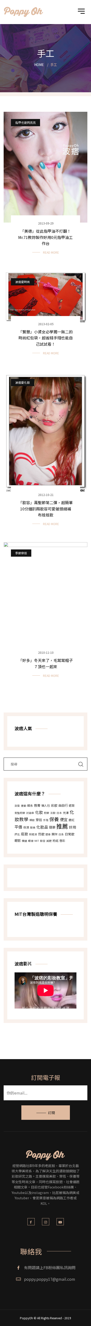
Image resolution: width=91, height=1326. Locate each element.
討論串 (30, 813)
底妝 (24, 833)
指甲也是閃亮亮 (25, 122)
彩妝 (54, 805)
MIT (36, 841)
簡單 (52, 827)
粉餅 (46, 813)
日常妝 (69, 834)
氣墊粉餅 (20, 813)
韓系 (30, 805)
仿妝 (41, 834)
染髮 (17, 805)
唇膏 (37, 805)
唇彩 (62, 840)
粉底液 (33, 834)
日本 (59, 813)
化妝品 (42, 827)
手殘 (45, 820)
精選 (24, 841)
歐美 (32, 827)
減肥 (49, 841)
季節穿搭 (21, 553)
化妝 (39, 812)
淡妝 (53, 813)
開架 (55, 834)
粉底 (55, 840)
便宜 (64, 819)
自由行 (63, 805)
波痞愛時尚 (22, 282)
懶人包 (45, 805)
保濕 (26, 827)
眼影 (18, 840)
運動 (23, 805)
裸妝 (32, 820)
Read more (51, 252)
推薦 (62, 826)
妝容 (42, 841)
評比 (17, 834)
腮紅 (71, 820)
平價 (18, 827)
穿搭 (39, 820)
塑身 (48, 834)
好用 (72, 827)
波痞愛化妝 (22, 382)
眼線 (30, 841)
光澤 (66, 813)
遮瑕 (71, 805)
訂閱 (51, 1112)
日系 (61, 834)
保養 (54, 819)
